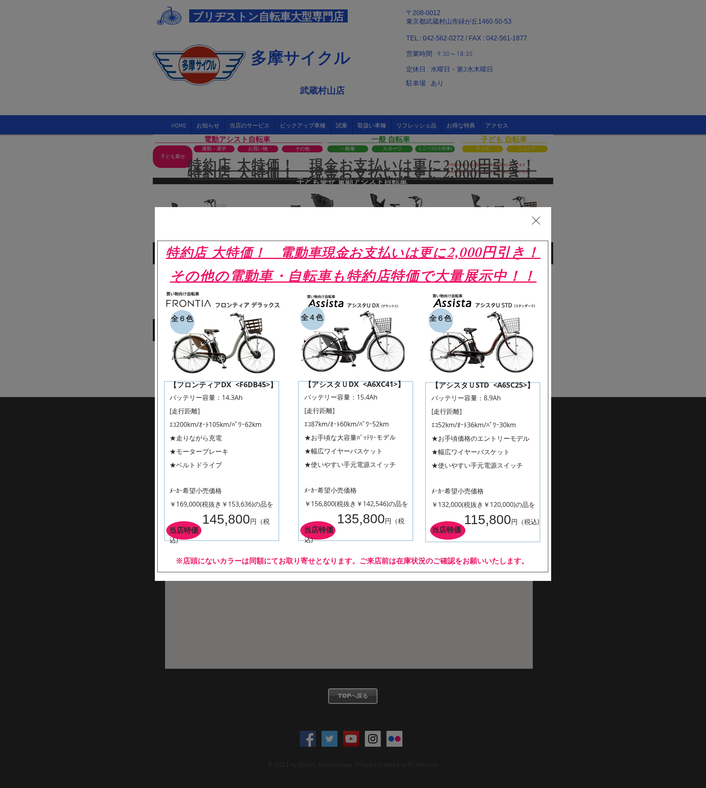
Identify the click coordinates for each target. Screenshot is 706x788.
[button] (536, 221)
